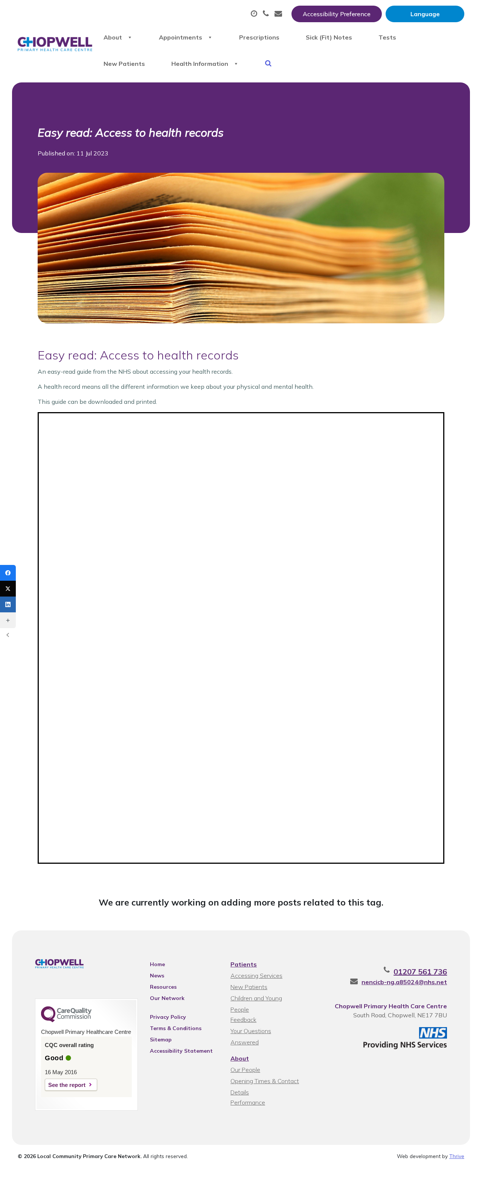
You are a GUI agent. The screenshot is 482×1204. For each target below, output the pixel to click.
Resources (163, 986)
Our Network (167, 998)
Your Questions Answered (250, 1032)
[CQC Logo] (66, 1020)
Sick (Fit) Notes (329, 37)
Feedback (243, 1019)
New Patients (124, 63)
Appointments (180, 37)
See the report (66, 1085)
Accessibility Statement (181, 1050)
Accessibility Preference (337, 14)
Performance (247, 1102)
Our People (245, 1069)
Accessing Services (256, 975)
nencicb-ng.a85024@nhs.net (404, 982)
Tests (387, 37)
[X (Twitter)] (8, 589)
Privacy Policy (168, 1017)
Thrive (456, 1156)
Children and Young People (256, 999)
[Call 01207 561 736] (267, 14)
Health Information (199, 63)
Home (157, 964)
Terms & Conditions (175, 1028)
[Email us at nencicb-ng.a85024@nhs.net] (279, 14)
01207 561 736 (420, 971)
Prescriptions (259, 37)
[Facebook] (8, 573)
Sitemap (161, 1039)
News (157, 975)
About (113, 37)
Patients (243, 964)
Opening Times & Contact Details (264, 1082)
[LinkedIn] (8, 604)
